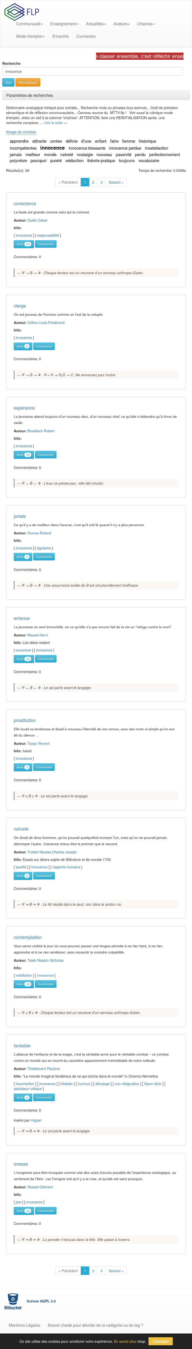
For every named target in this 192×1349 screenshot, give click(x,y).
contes (56, 141)
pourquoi (39, 160)
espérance (24, 408)
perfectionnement (164, 154)
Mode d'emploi (29, 36)
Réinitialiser (28, 82)
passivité (124, 154)
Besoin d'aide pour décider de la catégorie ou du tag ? (95, 1325)
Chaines (144, 24)
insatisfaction (156, 148)
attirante (40, 141)
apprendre (20, 141)
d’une (86, 141)
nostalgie (85, 154)
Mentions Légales (24, 1325)
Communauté (28, 24)
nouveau (104, 154)
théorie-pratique (101, 160)
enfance (22, 618)
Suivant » (116, 182)
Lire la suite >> (56, 122)
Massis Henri (38, 634)
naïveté (67, 154)
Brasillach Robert (41, 430)
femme (129, 141)
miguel (36, 1120)
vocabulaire (148, 160)
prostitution (25, 720)
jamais (16, 154)
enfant (101, 141)
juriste (20, 516)
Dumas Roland (39, 532)
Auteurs (120, 24)
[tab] (96, 95)
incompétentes (24, 148)
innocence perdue (125, 148)
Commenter (46, 244)
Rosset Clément (40, 1186)
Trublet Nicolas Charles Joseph (52, 851)
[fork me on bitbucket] (13, 1300)
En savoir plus (125, 1341)
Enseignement (63, 24)
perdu (141, 154)
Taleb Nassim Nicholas (46, 960)
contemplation (28, 937)
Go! (8, 82)
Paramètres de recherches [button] (29, 95)
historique (147, 141)
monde (51, 154)
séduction (75, 160)
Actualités (95, 24)
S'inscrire (60, 36)
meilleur (34, 154)
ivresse (21, 1164)
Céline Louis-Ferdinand (46, 322)
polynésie (19, 160)
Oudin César (38, 220)
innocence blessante (87, 148)
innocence (53, 147)
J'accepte (160, 1341)
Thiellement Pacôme (44, 1068)
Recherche (11, 63)
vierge (20, 305)
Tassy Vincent (39, 743)
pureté (56, 160)
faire (115, 141)
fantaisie (22, 1045)
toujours (127, 160)
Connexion (86, 36)
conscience (25, 203)
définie (72, 141)
